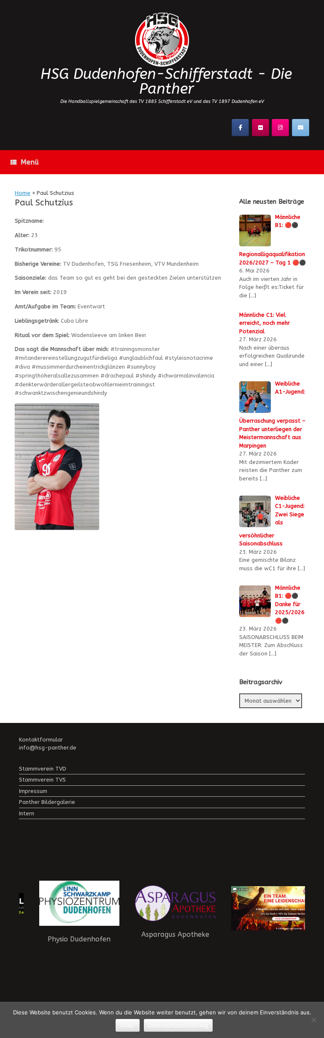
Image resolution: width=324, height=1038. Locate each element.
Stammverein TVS (42, 779)
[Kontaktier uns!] (300, 127)
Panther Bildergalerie (47, 802)
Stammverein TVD (42, 769)
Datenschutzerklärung (178, 1025)
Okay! (127, 1025)
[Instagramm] (280, 127)
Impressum (33, 791)
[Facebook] (240, 127)
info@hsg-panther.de (47, 747)
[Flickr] (260, 127)
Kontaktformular (41, 739)
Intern (26, 813)
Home (22, 193)
